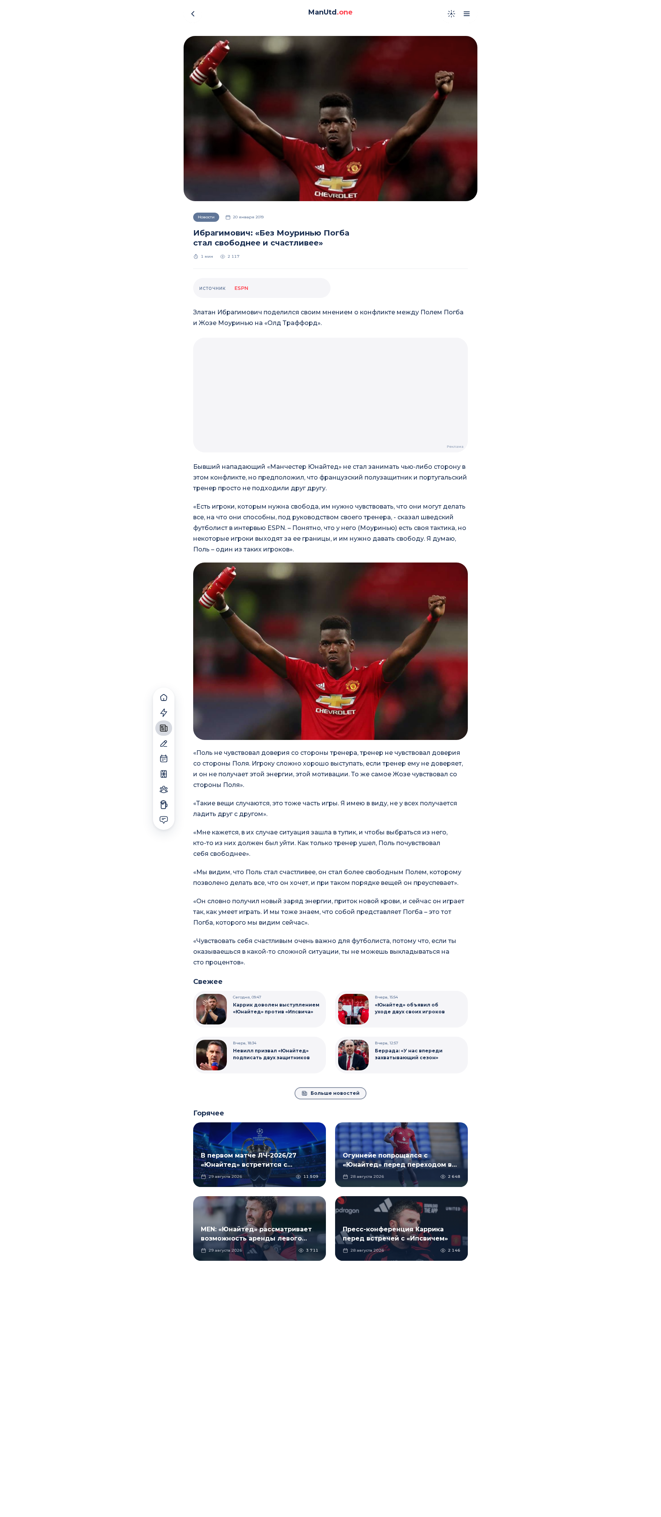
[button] (330, 651)
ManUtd (330, 12)
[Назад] (192, 13)
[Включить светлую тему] (451, 13)
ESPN (241, 288)
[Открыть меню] (466, 13)
